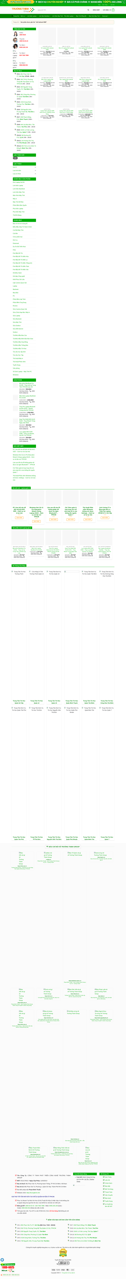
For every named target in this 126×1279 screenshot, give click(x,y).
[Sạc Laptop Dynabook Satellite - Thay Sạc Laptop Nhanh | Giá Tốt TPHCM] (104, 537)
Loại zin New (17, 173)
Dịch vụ (23, 16)
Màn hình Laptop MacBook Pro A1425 (36, 549)
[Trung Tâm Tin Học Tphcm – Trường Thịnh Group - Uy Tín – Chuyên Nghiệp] (23, 10)
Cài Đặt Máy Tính (18, 230)
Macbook (15, 289)
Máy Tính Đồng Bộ (81, 16)
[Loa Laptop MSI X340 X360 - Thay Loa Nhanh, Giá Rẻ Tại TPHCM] (87, 537)
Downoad (104, 16)
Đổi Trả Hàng (109, 1189)
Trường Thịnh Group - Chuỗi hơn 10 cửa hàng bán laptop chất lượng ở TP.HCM (22, 868)
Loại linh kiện (17, 170)
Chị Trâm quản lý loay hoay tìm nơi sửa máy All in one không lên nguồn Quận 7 (24, 470)
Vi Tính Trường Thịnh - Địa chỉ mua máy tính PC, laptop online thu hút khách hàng (35, 1156)
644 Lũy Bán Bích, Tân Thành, (86, 1228)
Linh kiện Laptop (31, 16)
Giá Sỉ (15, 167)
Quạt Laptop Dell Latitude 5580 (104, 48)
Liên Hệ (112, 4)
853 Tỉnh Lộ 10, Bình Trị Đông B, (87, 1241)
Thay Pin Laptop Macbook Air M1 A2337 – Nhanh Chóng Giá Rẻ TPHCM (53, 551)
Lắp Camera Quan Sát (19, 283)
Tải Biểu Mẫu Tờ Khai (19, 348)
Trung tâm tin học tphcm (68, 1272)
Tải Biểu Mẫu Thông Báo (20, 345)
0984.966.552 (15, 1275)
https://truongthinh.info (33, 1192)
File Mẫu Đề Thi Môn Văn (20, 269)
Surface (15, 332)
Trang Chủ (16, 16)
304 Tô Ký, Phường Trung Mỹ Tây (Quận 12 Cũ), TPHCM (25, 82)
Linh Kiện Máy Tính (57, 16)
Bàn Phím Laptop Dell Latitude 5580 (85, 80)
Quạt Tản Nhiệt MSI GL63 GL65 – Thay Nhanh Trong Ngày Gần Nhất (70, 551)
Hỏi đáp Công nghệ (19, 276)
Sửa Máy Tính (17, 322)
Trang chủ (16, 22)
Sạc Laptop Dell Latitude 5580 (66, 80)
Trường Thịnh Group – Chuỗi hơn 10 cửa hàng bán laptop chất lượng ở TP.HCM (62, 1154)
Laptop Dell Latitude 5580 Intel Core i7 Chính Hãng (66, 111)
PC (14, 296)
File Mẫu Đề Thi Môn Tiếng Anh (22, 263)
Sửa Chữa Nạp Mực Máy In (21, 312)
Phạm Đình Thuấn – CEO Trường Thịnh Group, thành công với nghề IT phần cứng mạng (101, 1020)
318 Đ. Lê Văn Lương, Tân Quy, (86, 1231)
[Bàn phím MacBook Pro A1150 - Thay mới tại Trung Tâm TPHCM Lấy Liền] (19, 537)
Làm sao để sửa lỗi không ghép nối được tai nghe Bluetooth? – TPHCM (24, 463)
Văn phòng (16, 368)
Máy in (15, 198)
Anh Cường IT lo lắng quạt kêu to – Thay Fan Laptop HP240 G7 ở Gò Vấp (105, 510)
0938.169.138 (7, 1275)
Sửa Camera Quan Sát (20, 309)
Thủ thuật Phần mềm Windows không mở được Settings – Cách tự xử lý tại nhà (24, 478)
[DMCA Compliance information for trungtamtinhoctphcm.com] (63, 1263)
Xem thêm (19, 517)
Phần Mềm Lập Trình (19, 299)
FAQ (99, 4)
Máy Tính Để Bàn (18, 202)
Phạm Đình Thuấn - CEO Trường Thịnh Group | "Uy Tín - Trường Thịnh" (48, 861)
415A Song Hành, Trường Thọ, (33, 1237)
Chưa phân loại (17, 237)
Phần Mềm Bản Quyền (20, 205)
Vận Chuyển (109, 1195)
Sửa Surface (17, 325)
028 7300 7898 (39, 1206)
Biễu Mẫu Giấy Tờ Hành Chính (22, 227)
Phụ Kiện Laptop (68, 16)
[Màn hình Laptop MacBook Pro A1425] (36, 537)
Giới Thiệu (104, 4)
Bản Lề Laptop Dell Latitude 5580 (66, 48)
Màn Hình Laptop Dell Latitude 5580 (47, 80)
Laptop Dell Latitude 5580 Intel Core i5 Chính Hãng (85, 111)
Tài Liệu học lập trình (19, 352)
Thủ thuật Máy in (18, 358)
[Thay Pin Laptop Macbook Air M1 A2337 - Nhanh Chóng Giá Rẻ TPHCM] (53, 537)
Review (15, 306)
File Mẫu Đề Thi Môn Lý (20, 260)
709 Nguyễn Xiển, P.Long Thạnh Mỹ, (35, 1241)
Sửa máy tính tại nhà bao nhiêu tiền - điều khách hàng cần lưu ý (75, 1141)
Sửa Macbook (17, 319)
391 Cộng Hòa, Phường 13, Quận (34, 1234)
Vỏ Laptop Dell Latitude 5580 (47, 48)
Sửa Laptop (16, 315)
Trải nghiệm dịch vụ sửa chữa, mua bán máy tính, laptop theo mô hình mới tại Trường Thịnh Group (48, 1021)
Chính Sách (108, 1183)
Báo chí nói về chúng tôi (20, 223)
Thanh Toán (108, 1192)
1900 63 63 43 (29, 1206)
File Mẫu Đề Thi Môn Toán (21, 266)
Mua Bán (15, 292)
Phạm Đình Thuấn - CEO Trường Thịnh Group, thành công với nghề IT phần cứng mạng (22, 1005)
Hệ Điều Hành (17, 273)
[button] (96, 10)
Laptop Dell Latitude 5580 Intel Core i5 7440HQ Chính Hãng (47, 112)
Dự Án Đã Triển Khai (19, 246)
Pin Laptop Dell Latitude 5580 (104, 80)
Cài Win (15, 233)
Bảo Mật (107, 1186)
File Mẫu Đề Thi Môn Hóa (21, 256)
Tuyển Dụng (16, 365)
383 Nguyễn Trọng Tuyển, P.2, (33, 1231)
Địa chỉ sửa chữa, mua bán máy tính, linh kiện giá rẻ (101, 859)
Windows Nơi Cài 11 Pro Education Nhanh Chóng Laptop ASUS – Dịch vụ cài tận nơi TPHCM (23, 457)
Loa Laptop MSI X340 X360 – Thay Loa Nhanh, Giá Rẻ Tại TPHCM (87, 550)
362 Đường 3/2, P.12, (82, 1234)
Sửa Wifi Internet (18, 329)
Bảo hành (108, 1198)
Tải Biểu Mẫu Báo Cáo (20, 335)
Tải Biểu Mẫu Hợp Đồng (20, 342)
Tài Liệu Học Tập (18, 355)
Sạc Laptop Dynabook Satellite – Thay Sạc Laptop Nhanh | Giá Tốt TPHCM (104, 551)
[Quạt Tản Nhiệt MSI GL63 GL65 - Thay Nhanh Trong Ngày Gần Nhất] (70, 537)
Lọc (15, 158)
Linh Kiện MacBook (44, 16)
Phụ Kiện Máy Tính (19, 212)
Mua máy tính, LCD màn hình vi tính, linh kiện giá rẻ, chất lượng (101, 998)
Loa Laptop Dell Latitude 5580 (85, 48)
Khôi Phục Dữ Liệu (19, 279)
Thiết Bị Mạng (17, 215)
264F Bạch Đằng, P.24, (85, 1225)
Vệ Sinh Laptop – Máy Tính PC (22, 371)
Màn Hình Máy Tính (94, 16)
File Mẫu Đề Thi (18, 253)
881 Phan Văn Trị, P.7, (30, 1225)
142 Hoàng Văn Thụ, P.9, (85, 1237)
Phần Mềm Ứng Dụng (19, 302)
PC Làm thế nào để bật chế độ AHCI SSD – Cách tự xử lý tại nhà (24, 450)
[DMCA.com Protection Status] (63, 1253)
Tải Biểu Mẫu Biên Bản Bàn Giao (23, 338)
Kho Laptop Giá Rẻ (19, 182)
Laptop (15, 286)
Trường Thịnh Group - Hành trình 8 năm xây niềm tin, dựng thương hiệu (75, 996)
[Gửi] (88, 10)
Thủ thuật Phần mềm (19, 361)
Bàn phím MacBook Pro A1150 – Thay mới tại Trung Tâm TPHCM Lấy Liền (19, 551)
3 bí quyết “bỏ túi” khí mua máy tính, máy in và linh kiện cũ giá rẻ (48, 998)
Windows (16, 375)
